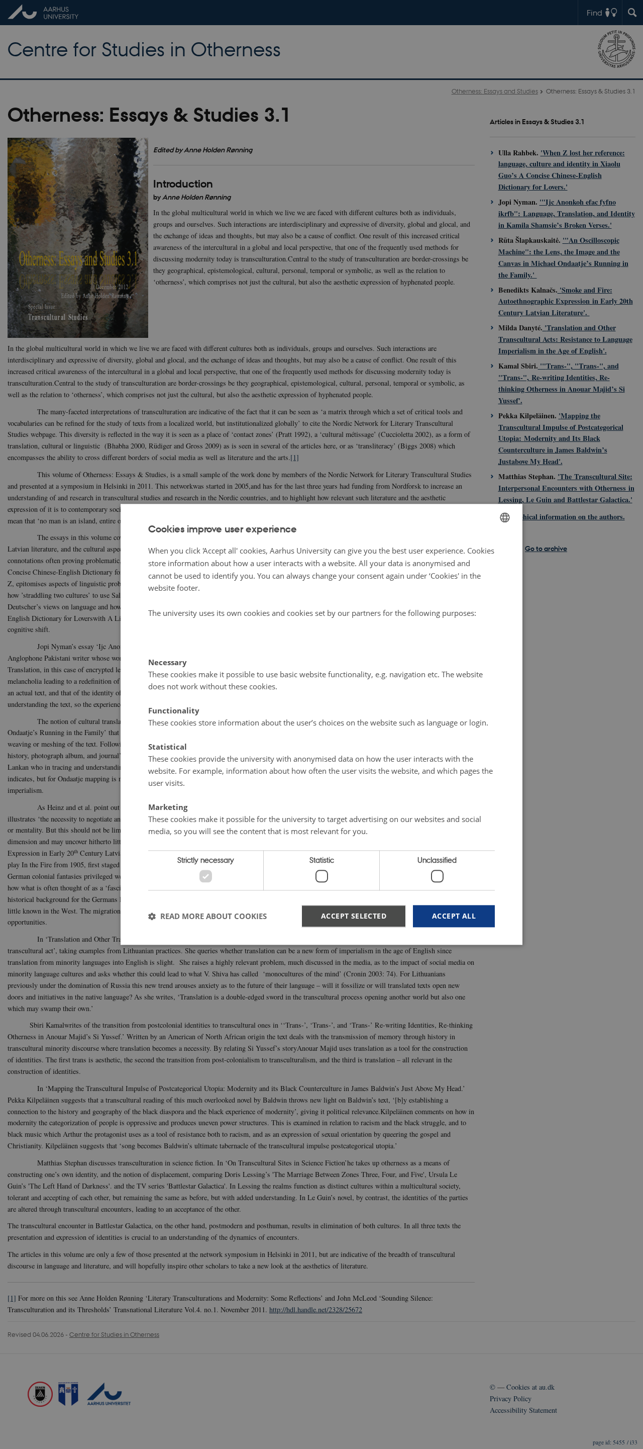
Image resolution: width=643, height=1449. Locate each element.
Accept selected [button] (353, 916)
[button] (207, 916)
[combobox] (505, 517)
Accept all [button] (454, 916)
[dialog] (321, 724)
